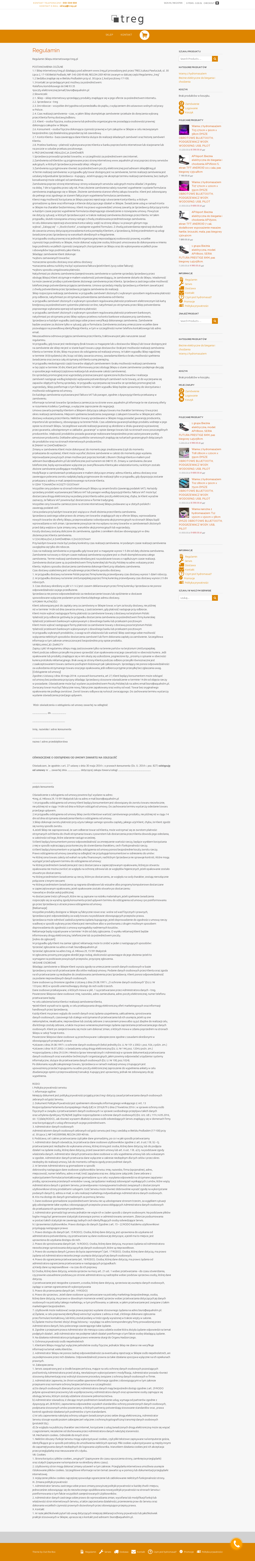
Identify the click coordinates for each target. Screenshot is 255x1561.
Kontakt (126, 34)
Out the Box (49, 1552)
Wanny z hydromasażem (193, 73)
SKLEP (109, 34)
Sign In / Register (173, 3)
